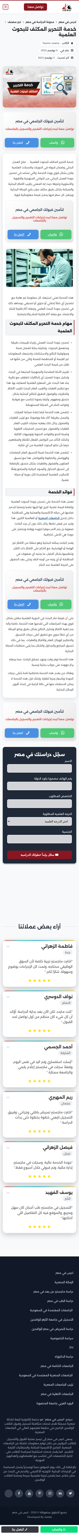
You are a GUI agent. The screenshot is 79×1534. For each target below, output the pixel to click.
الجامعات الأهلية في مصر (57, 1393)
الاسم (68, 761)
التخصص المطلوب (60, 796)
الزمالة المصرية (64, 1282)
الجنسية (67, 831)
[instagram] (50, 1493)
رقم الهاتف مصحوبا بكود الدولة (53, 778)
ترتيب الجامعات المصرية (58, 1384)
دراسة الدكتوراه (64, 1356)
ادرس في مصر (64, 1272)
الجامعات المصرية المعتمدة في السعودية (46, 1375)
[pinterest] (39, 1493)
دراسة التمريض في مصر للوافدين (52, 1328)
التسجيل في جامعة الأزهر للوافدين (51, 1319)
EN (71, 1347)
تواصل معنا (35, 6)
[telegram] (9, 1493)
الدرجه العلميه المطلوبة (57, 814)
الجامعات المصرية (49, 518)
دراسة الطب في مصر (60, 1300)
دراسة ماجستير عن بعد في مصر (53, 1291)
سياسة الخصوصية (61, 1338)
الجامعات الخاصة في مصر (57, 1365)
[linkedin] (60, 1493)
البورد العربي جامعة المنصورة (54, 1403)
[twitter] (70, 1493)
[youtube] (29, 1493)
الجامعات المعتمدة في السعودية (51, 1310)
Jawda (48, 1517)
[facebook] (19, 1493)
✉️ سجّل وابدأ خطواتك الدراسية (40, 854)
